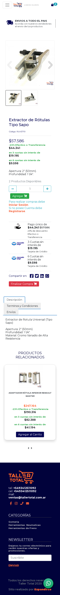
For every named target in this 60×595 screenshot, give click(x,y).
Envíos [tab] (11, 312)
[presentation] (28, 448)
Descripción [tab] (14, 299)
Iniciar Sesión (18, 204)
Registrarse (17, 211)
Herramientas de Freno (22, 528)
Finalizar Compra (22, 283)
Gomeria (13, 522)
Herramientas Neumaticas (24, 525)
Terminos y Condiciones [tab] (22, 306)
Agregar (18, 196)
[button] (50, 65)
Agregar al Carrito (30, 434)
